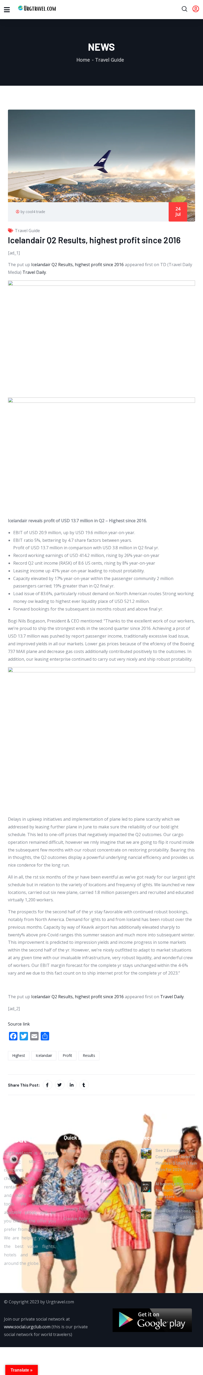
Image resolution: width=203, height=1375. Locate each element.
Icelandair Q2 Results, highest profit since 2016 (77, 264)
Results (89, 1055)
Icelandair (44, 1055)
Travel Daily (34, 272)
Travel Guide (109, 60)
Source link (19, 1024)
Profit (67, 1055)
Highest (18, 1055)
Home (83, 60)
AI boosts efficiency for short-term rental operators (175, 1190)
